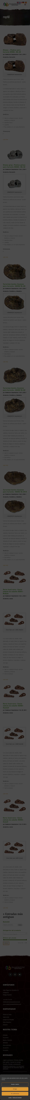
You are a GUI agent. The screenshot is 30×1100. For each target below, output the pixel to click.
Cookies (10, 1097)
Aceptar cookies (15, 1084)
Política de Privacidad (17, 1097)
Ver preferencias (15, 1093)
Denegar (15, 1089)
